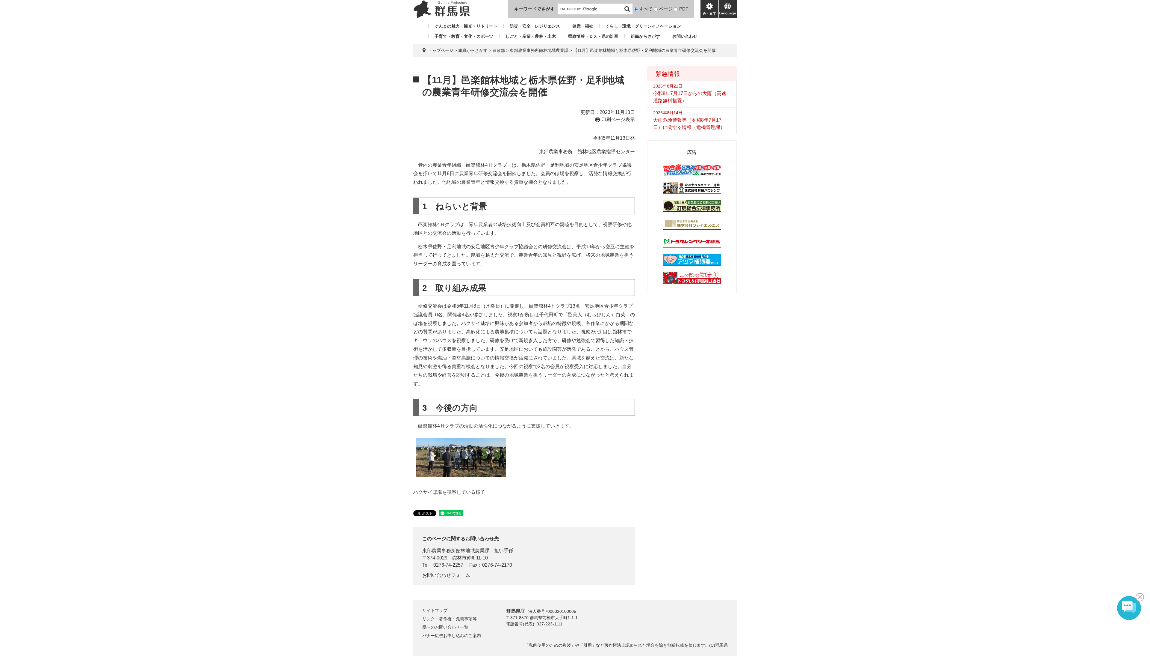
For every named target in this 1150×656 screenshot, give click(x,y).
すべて (646, 8)
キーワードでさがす (534, 8)
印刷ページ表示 (618, 119)
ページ (666, 8)
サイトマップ (434, 610)
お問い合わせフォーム (446, 575)
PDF (683, 8)
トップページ (440, 50)
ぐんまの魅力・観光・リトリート (466, 26)
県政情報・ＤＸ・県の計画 (593, 36)
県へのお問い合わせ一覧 (445, 627)
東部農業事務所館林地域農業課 (539, 50)
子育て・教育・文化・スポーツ (464, 36)
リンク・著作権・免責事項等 (449, 618)
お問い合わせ (684, 36)
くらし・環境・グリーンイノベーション (643, 26)
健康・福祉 (582, 26)
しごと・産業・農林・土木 (531, 36)
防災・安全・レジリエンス (535, 26)
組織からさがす (645, 36)
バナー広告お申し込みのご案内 (451, 635)
